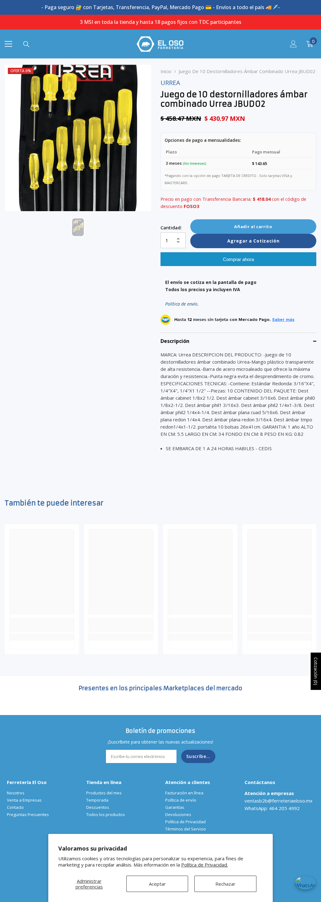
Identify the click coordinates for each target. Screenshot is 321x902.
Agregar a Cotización (253, 241)
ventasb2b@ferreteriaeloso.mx (279, 801)
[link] (42, 629)
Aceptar (157, 884)
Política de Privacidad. (204, 865)
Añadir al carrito (253, 226)
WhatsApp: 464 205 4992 (272, 808)
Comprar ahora (238, 259)
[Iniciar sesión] (293, 43)
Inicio (165, 71)
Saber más (283, 320)
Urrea (170, 82)
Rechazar (225, 884)
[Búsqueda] (26, 44)
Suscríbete (198, 756)
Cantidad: (171, 227)
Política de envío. (182, 304)
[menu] (8, 44)
